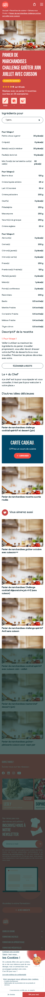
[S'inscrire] (39, 844)
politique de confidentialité (12, 854)
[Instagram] (13, 773)
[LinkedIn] (8, 773)
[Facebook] (3, 773)
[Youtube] (19, 773)
